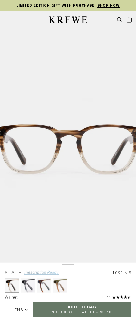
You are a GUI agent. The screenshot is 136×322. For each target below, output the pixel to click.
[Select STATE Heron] (44, 285)
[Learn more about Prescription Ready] (41, 274)
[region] (68, 5)
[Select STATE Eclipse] (28, 285)
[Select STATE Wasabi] (60, 285)
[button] (119, 19)
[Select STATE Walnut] (12, 285)
